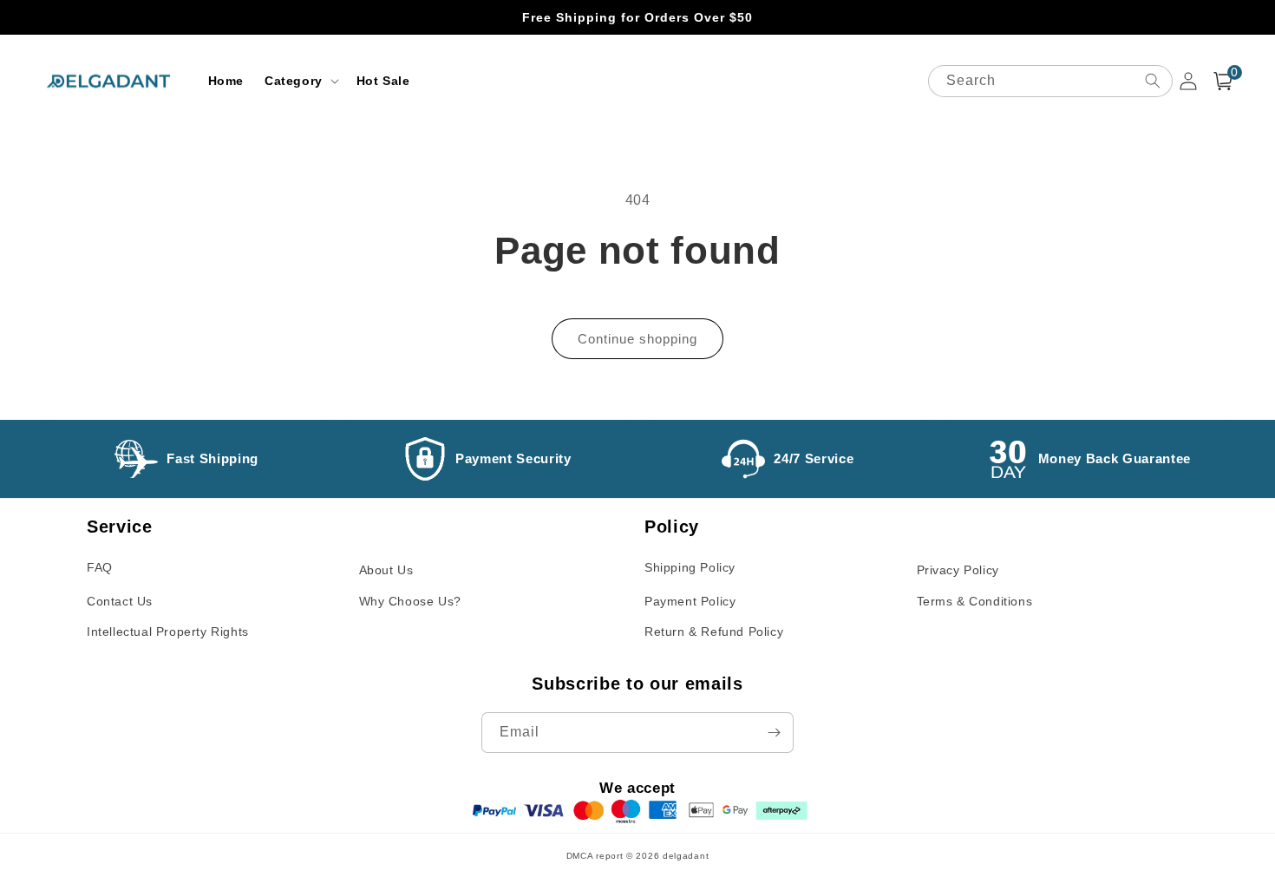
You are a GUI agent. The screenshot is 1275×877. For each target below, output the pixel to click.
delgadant (686, 856)
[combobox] (1050, 81)
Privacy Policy (958, 570)
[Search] (1153, 80)
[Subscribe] (774, 732)
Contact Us (120, 601)
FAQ (100, 567)
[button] (300, 80)
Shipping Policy (690, 567)
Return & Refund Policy (713, 631)
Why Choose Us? (410, 601)
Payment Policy (690, 601)
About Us (386, 570)
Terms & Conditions (975, 601)
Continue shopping (637, 338)
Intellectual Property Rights (168, 631)
